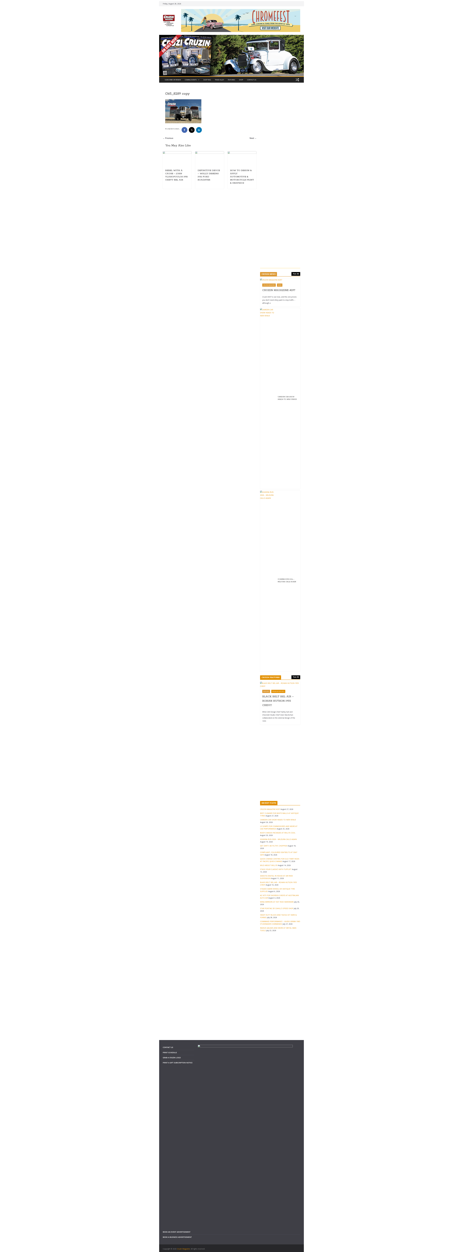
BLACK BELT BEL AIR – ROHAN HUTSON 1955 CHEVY (277, 1077)
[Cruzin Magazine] (231, 36)
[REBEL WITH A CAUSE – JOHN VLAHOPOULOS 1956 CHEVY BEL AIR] (177, 153)
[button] (198, 79)
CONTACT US (251, 80)
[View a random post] (297, 80)
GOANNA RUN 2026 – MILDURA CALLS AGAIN (286, 957)
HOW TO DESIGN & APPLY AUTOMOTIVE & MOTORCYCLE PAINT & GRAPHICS (240, 176)
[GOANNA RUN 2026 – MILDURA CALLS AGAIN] (267, 957)
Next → (252, 138)
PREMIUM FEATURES (277, 1068)
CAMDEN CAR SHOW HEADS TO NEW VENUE (286, 774)
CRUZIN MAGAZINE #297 (277, 666)
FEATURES (231, 80)
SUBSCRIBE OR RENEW (173, 80)
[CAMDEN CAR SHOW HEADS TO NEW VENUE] (267, 774)
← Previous (168, 138)
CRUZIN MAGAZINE (268, 661)
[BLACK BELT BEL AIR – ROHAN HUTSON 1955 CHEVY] (279, 1061)
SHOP (241, 80)
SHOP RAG (207, 80)
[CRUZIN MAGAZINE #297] (279, 656)
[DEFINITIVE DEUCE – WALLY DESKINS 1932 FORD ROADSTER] (209, 153)
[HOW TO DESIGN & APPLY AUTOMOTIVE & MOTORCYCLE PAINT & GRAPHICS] (241, 153)
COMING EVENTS (191, 80)
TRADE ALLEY (219, 80)
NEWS (278, 661)
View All (296, 650)
